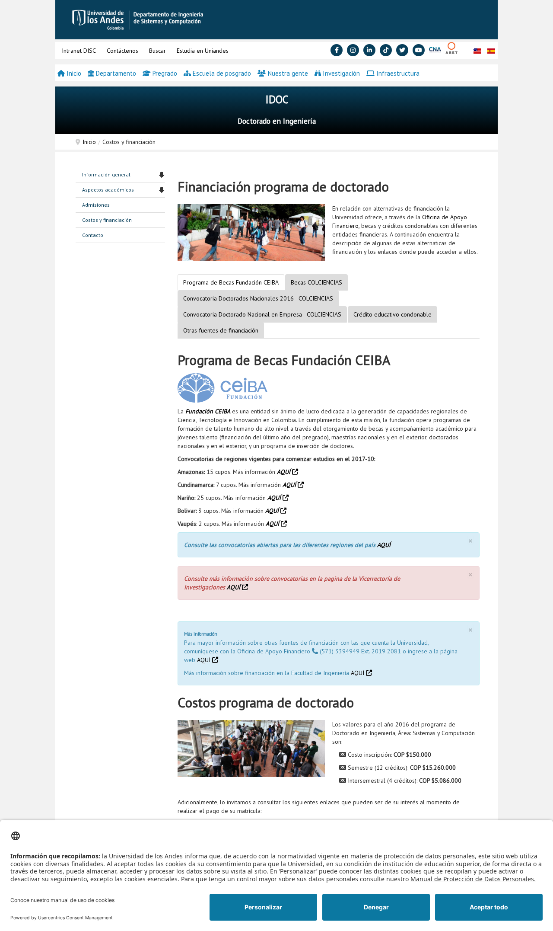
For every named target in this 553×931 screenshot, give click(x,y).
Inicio (89, 142)
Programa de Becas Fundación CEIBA (231, 282)
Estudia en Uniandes (203, 50)
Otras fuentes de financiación (220, 330)
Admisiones (96, 205)
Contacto (92, 235)
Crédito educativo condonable (392, 314)
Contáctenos (122, 50)
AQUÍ (284, 472)
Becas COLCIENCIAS (316, 282)
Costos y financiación (107, 220)
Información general (106, 174)
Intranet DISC (79, 50)
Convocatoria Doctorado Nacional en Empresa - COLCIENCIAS (262, 314)
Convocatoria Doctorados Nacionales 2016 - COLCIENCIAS (258, 298)
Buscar (157, 50)
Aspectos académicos (108, 189)
